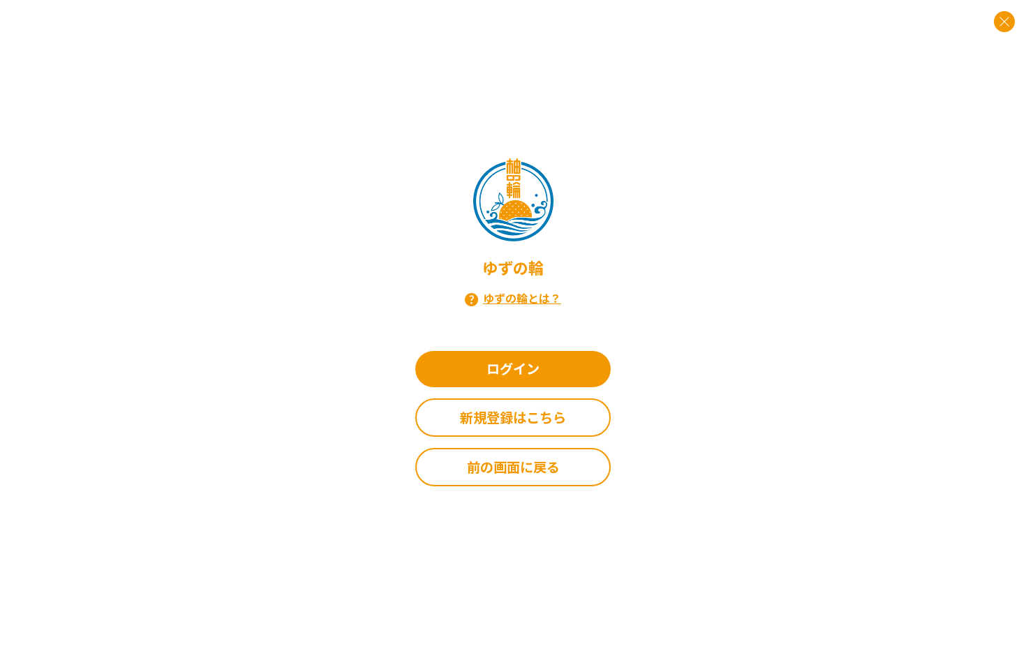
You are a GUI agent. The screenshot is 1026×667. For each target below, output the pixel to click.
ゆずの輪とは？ (522, 298)
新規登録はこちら (513, 417)
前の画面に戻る (513, 467)
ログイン (513, 368)
